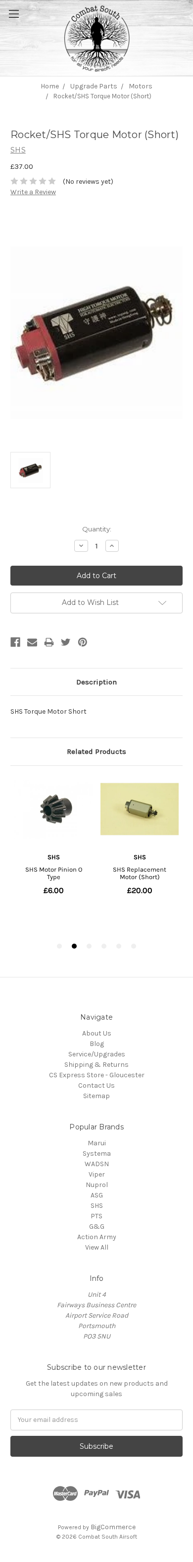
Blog (97, 1044)
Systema (97, 1153)
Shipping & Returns (96, 1064)
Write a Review (33, 192)
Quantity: (96, 529)
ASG (97, 1195)
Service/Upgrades (96, 1054)
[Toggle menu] (24, 25)
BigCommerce (113, 1527)
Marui (97, 1143)
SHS (97, 1205)
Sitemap (96, 1096)
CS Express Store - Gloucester (97, 1075)
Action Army (96, 1237)
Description (96, 681)
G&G (96, 1226)
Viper (97, 1174)
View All (96, 1247)
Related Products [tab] (96, 751)
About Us (96, 1033)
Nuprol (97, 1185)
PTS (96, 1216)
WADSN (97, 1164)
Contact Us (96, 1085)
